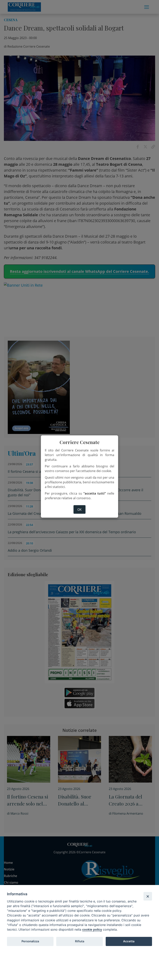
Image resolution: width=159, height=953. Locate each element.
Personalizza (30, 941)
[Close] (147, 896)
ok (79, 509)
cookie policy (92, 929)
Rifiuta (79, 941)
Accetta (128, 941)
